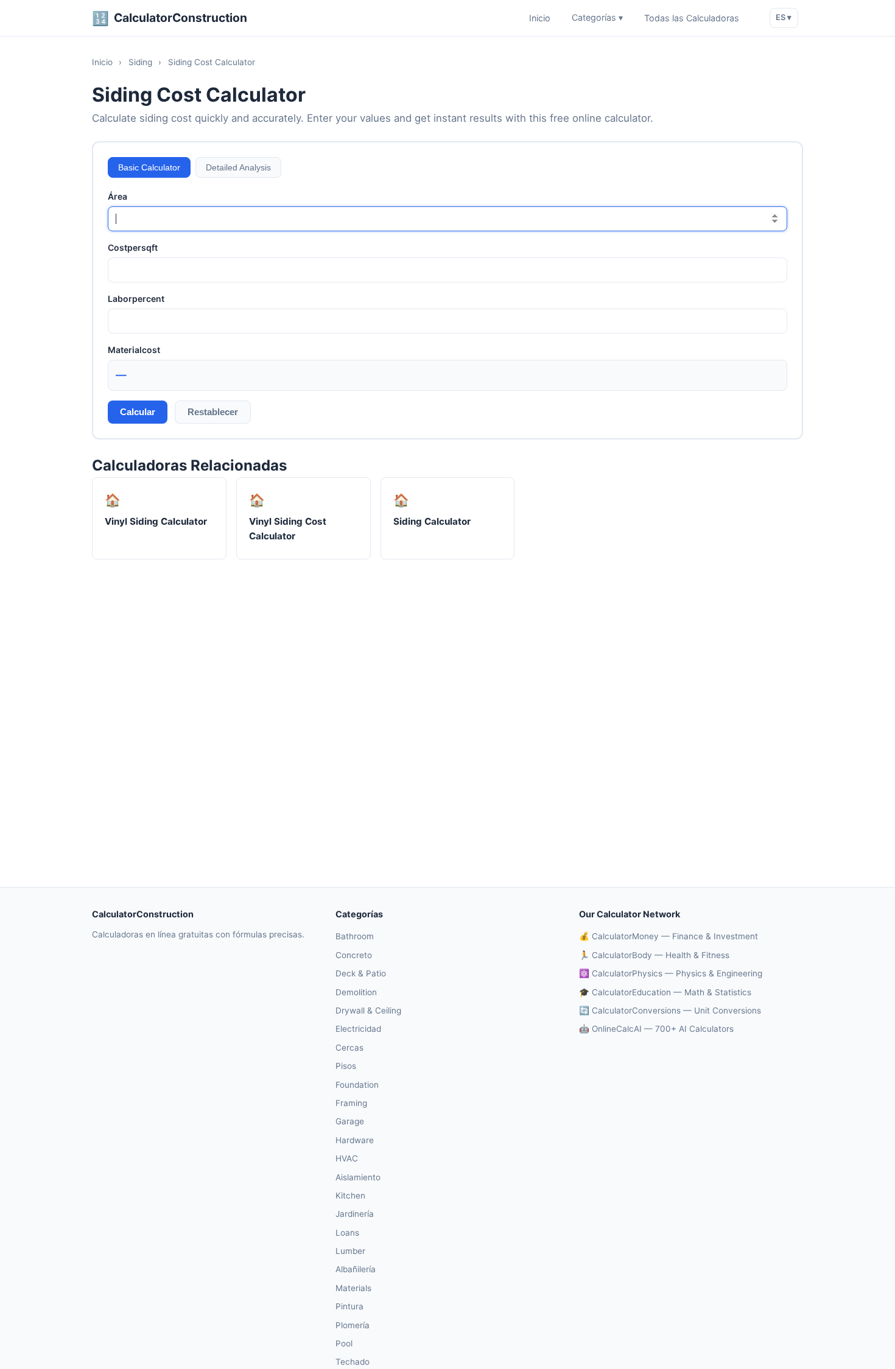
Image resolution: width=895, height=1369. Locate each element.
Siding (140, 62)
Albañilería (355, 1269)
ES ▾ (783, 17)
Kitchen (350, 1195)
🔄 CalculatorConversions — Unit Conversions (670, 1010)
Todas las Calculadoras (691, 18)
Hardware (354, 1140)
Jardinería (354, 1214)
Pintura (349, 1306)
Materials (353, 1288)
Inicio (539, 18)
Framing (351, 1103)
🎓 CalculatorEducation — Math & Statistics (665, 992)
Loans (347, 1233)
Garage (349, 1121)
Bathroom (354, 936)
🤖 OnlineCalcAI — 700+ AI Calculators (656, 1029)
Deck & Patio (360, 973)
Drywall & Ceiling (368, 1010)
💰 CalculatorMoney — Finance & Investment (668, 936)
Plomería (352, 1325)
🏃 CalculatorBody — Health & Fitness (654, 955)
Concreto (353, 955)
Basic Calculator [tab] (149, 167)
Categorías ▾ (597, 18)
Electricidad (358, 1029)
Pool (344, 1343)
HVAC (346, 1158)
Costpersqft (133, 247)
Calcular (137, 412)
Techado (352, 1362)
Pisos (345, 1066)
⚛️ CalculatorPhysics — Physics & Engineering (670, 973)
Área (117, 196)
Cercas (349, 1047)
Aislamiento (358, 1177)
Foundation (357, 1085)
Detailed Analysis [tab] (238, 167)
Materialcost (134, 350)
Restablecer (213, 412)
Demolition (356, 992)
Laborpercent (136, 298)
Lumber (350, 1251)
